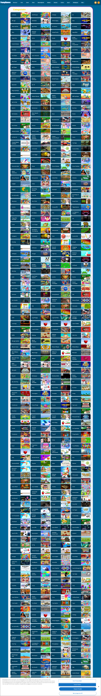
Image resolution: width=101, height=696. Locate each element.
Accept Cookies (77, 684)
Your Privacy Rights (77, 681)
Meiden (49, 2)
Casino (62, 2)
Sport (68, 2)
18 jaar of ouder (78, 689)
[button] (95, 2)
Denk (33, 2)
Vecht (27, 2)
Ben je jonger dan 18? (78, 693)
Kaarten (55, 2)
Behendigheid (41, 2)
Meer (82, 2)
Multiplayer (75, 2)
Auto (22, 2)
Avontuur (15, 2)
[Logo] (5, 2)
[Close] (98, 686)
